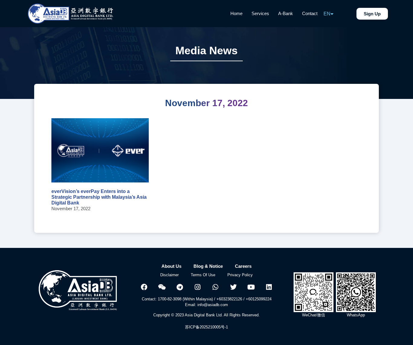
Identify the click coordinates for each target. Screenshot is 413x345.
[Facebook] (144, 287)
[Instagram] (197, 287)
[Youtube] (251, 287)
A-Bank (285, 13)
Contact (309, 13)
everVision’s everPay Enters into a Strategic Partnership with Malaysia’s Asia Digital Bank (99, 197)
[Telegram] (180, 287)
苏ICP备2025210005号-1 (206, 327)
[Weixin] (162, 287)
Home (236, 13)
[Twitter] (233, 287)
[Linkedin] (269, 287)
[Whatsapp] (215, 287)
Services (260, 13)
